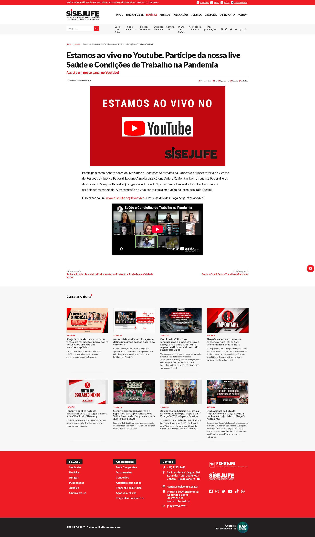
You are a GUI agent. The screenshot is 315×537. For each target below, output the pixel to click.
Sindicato (75, 467)
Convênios (122, 477)
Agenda (242, 14)
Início (119, 14)
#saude (235, 81)
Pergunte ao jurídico (129, 487)
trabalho (244, 81)
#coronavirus (205, 81)
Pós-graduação (210, 28)
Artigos (165, 14)
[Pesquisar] (96, 28)
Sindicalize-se (135, 14)
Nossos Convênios (144, 28)
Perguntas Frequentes (130, 498)
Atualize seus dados (128, 482)
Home (68, 44)
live (215, 81)
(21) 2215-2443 (176, 467)
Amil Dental (190, 40)
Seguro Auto (170, 28)
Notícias (151, 14)
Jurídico (196, 14)
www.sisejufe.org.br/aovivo (125, 198)
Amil (190, 36)
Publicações (181, 14)
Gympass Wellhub (158, 28)
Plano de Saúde (181, 29)
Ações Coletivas (126, 492)
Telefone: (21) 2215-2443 (146, 2)
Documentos (124, 472)
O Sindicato (227, 14)
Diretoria (211, 14)
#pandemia (224, 81)
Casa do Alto (117, 29)
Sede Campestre (130, 28)
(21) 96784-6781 (177, 506)
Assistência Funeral (195, 28)
